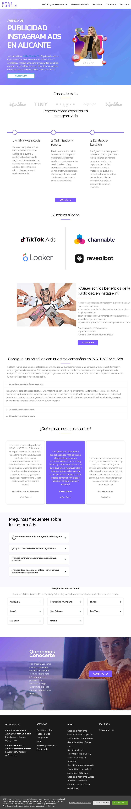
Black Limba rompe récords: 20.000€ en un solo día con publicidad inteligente (80, 769)
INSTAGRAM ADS (31, 56)
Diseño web (42, 749)
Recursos (123, 4)
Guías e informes (106, 730)
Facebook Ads (43, 734)
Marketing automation (46, 745)
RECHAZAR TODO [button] (102, 803)
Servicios (97, 4)
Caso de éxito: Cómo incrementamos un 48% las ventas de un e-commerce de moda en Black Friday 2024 (80, 738)
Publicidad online (44, 730)
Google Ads (42, 738)
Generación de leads (80, 4)
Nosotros (110, 4)
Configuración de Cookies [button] (80, 802)
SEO (38, 741)
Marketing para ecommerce (54, 4)
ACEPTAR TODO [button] (120, 803)
